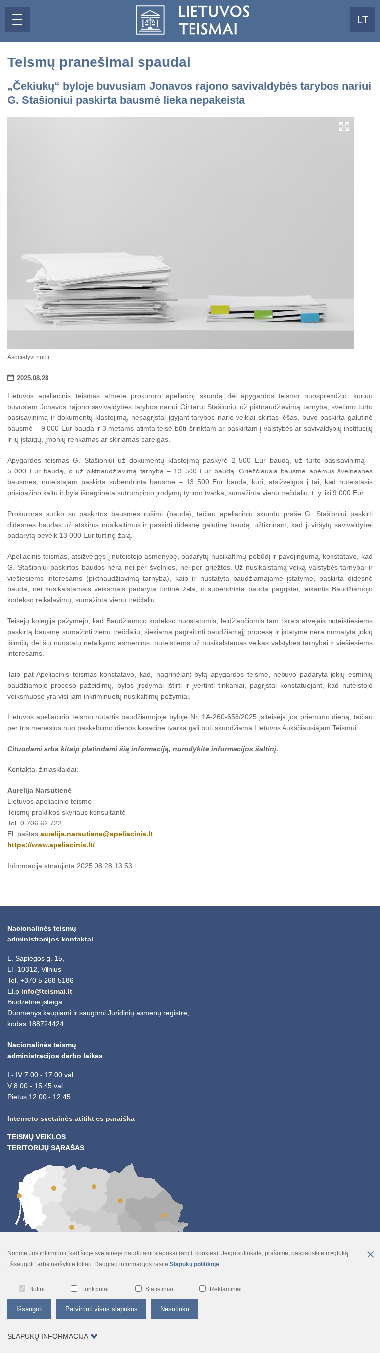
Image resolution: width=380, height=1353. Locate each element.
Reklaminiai (226, 1289)
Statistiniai (159, 1289)
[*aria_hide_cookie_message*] (370, 1255)
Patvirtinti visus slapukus (101, 1309)
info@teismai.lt (46, 991)
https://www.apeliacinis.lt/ (51, 845)
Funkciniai (95, 1289)
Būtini (37, 1289)
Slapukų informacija (47, 1336)
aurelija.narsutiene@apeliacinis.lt (96, 834)
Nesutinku (174, 1309)
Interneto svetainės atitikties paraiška (71, 1118)
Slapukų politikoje (194, 1264)
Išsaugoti (29, 1309)
